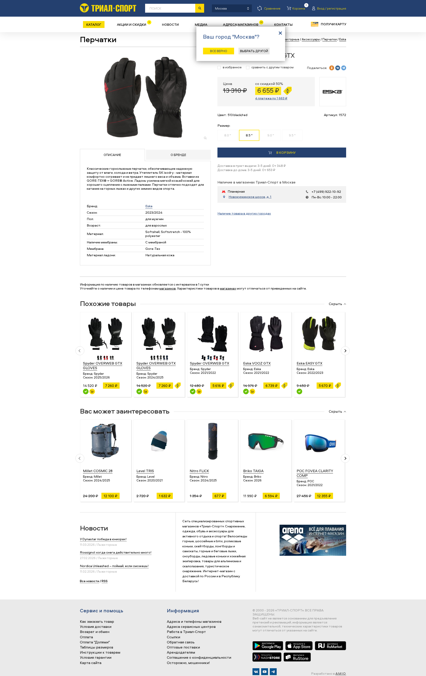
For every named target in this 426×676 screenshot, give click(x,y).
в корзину (286, 152)
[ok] (331, 67)
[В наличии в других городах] (299, 391)
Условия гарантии (95, 657)
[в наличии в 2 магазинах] (192, 391)
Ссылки (173, 637)
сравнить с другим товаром (272, 67)
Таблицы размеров (96, 647)
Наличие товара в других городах (244, 213)
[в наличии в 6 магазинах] (139, 391)
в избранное (232, 67)
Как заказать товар (97, 621)
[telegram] (343, 67)
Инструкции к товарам (100, 652)
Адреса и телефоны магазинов (194, 621)
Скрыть (335, 304)
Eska (148, 206)
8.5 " (249, 135)
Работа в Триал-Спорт (186, 632)
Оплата (86, 637)
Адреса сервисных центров (191, 627)
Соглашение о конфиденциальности (199, 657)
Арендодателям (181, 652)
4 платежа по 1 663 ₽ (271, 98)
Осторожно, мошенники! (188, 663)
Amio (340, 673)
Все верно (218, 51)
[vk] (337, 67)
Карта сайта (90, 663)
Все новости (89, 581)
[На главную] (108, 7)
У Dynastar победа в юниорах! (103, 539)
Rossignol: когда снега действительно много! (116, 552)
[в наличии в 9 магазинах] (86, 391)
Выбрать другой (254, 51)
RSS (105, 581)
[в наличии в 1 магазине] (246, 391)
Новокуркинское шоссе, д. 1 (250, 197)
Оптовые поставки (183, 647)
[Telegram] (273, 671)
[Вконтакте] (255, 671)
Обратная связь (181, 642)
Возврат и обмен (94, 632)
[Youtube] (264, 671)
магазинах (228, 288)
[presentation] (79, 350)
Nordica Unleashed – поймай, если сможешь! (114, 566)
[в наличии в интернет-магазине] (92, 391)
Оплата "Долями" (95, 642)
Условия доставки (95, 627)
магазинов (167, 288)
